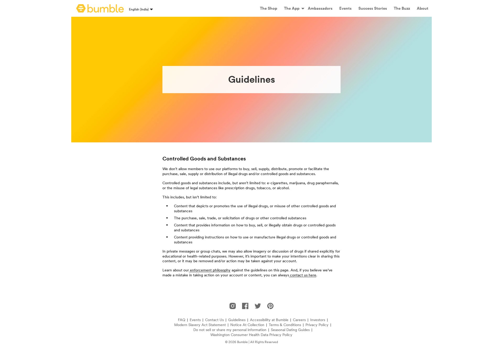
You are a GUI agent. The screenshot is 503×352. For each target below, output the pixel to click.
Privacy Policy (317, 324)
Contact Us (214, 319)
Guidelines (236, 319)
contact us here (302, 275)
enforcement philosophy (210, 270)
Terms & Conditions (285, 324)
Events (195, 319)
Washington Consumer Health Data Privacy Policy (251, 334)
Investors (317, 319)
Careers (299, 319)
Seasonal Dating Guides (290, 329)
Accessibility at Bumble (269, 319)
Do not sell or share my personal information (229, 329)
